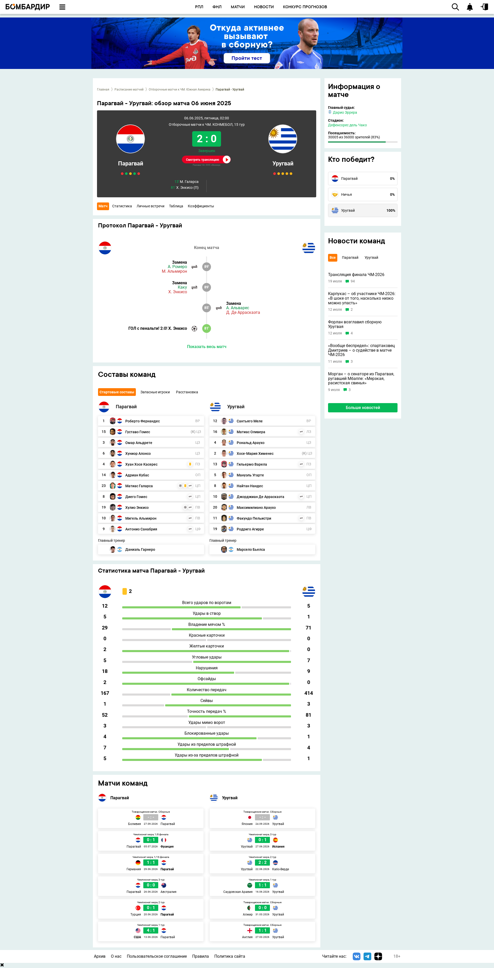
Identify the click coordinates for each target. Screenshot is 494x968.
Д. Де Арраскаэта (243, 312)
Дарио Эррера (345, 112)
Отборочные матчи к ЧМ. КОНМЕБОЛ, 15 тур (207, 124)
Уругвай (282, 163)
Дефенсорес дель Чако (347, 125)
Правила (200, 956)
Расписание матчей (129, 89)
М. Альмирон (174, 271)
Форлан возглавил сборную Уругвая (355, 324)
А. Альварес (237, 308)
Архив (99, 956)
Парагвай (130, 163)
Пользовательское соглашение (157, 956)
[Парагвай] (103, 406)
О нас (116, 956)
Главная (103, 89)
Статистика (122, 206)
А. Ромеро (177, 266)
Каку (182, 287)
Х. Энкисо (177, 292)
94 (353, 281)
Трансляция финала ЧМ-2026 (356, 274)
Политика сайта (229, 956)
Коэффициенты (201, 206)
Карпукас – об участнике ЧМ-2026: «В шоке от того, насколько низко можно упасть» (361, 298)
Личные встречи (150, 206)
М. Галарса (186, 181)
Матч (103, 206)
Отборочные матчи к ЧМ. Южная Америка (179, 89)
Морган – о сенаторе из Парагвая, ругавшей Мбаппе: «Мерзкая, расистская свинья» (361, 378)
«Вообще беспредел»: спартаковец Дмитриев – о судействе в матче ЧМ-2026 (361, 350)
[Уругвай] (215, 406)
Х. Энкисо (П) (185, 187)
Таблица (176, 206)
